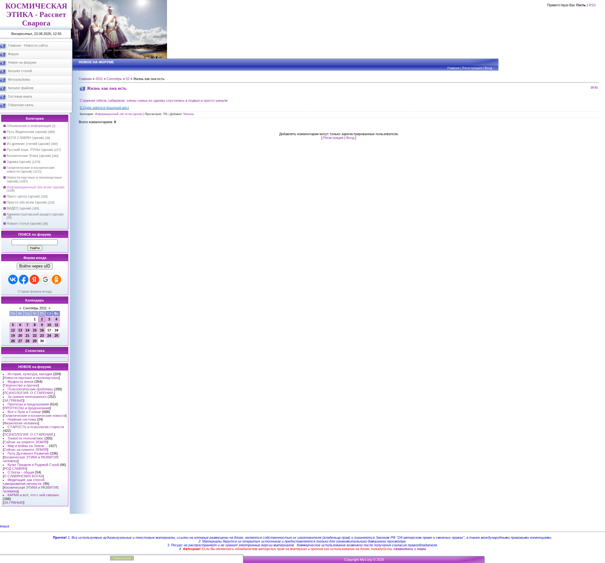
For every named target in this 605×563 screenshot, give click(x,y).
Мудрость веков (20, 381)
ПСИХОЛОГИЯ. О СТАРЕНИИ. (29, 393)
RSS (592, 5)
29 (35, 341)
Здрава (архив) (19, 162)
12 (13, 330)
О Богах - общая (21, 472)
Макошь (188, 114)
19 (13, 335)
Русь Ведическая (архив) (27, 132)
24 (49, 335)
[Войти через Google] (45, 279)
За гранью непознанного (27, 397)
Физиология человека (21, 423)
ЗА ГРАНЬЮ (13, 400)
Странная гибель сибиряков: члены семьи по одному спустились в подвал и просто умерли (154, 100)
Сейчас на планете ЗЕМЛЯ (25, 442)
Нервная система (22, 419)
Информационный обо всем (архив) (36, 187)
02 (128, 79)
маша (4, 526)
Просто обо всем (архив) (27, 202)
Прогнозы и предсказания (28, 404)
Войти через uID (34, 266)
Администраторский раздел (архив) (35, 214)
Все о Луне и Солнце (24, 412)
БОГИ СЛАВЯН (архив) (25, 138)
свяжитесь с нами (410, 549)
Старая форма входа (35, 291)
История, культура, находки (30, 374)
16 (42, 330)
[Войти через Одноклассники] (56, 279)
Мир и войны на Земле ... (28, 446)
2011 (99, 79)
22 (35, 335)
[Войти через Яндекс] (34, 279)
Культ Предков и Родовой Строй (33, 465)
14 (27, 330)
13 (20, 330)
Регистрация (472, 68)
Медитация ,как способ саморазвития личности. (23, 481)
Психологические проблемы (30, 389)
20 (20, 335)
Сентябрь (114, 79)
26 (13, 341)
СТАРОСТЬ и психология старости (36, 427)
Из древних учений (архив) (28, 144)
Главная (453, 68)
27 (20, 341)
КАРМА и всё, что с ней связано (33, 495)
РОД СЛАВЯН (15, 468)
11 (56, 325)
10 (49, 325)
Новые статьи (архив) (24, 223)
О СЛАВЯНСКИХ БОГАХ (23, 476)
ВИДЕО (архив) (19, 208)
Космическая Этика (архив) (29, 156)
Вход (488, 68)
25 (56, 335)
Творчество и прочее (21, 385)
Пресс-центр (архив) (23, 196)
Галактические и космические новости (35, 415)
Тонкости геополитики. (25, 438)
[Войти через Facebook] (23, 279)
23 (42, 335)
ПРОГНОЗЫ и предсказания (27, 408)
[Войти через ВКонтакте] (13, 279)
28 (27, 341)
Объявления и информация (29, 126)
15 (35, 330)
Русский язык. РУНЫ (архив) (30, 150)
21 (27, 335)
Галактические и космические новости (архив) (31, 169)
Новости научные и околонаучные (31, 378)
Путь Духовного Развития (28, 453)
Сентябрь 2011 (35, 308)
